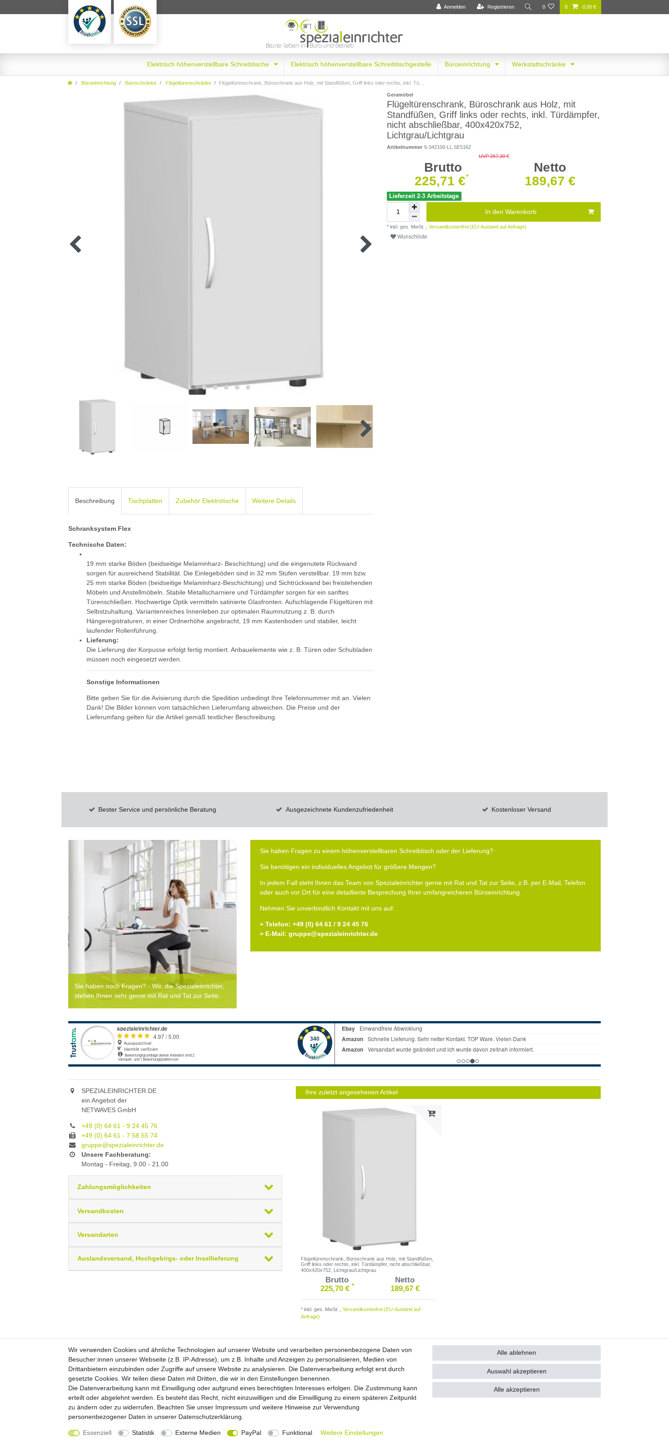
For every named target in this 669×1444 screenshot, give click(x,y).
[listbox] (368, 1178)
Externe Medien (198, 1432)
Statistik (143, 1432)
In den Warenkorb (511, 211)
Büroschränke (140, 83)
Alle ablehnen (516, 1352)
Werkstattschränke (540, 64)
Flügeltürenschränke (187, 83)
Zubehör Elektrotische (207, 500)
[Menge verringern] (414, 217)
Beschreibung (95, 500)
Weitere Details (274, 500)
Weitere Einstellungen (351, 1432)
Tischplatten (145, 500)
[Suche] (528, 7)
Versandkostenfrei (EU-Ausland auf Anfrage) (477, 226)
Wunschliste (411, 237)
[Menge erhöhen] (414, 207)
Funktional (297, 1432)
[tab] (95, 500)
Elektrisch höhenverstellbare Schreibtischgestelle (361, 64)
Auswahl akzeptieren (517, 1371)
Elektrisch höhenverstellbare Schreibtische (209, 64)
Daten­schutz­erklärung (210, 1416)
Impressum (231, 1407)
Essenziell (97, 1432)
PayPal (251, 1432)
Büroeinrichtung (468, 64)
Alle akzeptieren (517, 1389)
